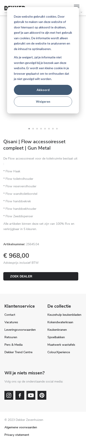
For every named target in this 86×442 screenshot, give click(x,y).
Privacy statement (16, 435)
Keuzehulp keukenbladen (64, 315)
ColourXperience (58, 352)
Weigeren (43, 101)
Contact (9, 315)
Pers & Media (13, 345)
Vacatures (11, 322)
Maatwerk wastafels (61, 345)
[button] (29, 128)
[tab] (77, 7)
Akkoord (43, 90)
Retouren (10, 337)
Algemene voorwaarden (20, 427)
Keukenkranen (57, 330)
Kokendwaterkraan (60, 322)
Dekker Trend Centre (18, 352)
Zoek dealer (21, 276)
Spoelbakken (56, 337)
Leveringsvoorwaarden (20, 330)
